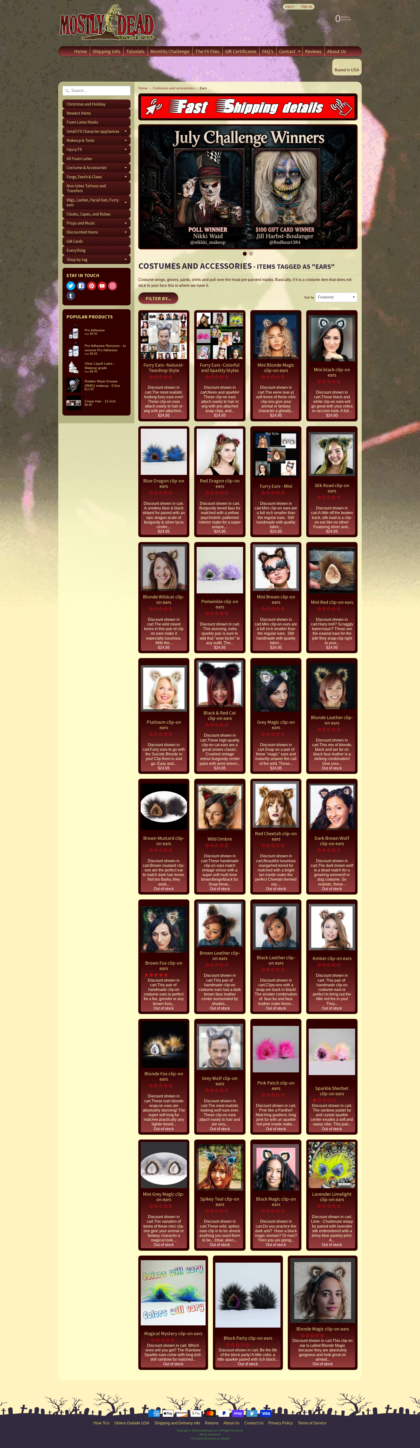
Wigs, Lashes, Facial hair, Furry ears (99, 202)
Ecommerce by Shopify (215, 1438)
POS (193, 1438)
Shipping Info (106, 51)
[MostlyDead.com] (107, 23)
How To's (101, 1423)
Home (80, 51)
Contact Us (253, 1423)
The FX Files (207, 51)
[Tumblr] (70, 295)
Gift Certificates (240, 51)
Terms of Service (312, 1423)
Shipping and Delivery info (177, 1423)
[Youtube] (102, 285)
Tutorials (135, 51)
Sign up (306, 6)
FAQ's (267, 51)
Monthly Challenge (169, 51)
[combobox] (96, 91)
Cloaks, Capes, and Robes (89, 214)
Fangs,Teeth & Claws (99, 177)
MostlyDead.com (208, 1430)
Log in (289, 6)
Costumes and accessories (173, 88)
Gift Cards (75, 241)
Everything (76, 250)
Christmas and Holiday (86, 104)
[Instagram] (112, 285)
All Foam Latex (79, 158)
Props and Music (99, 223)
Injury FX (99, 150)
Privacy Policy (280, 1423)
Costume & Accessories (99, 168)
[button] (161, 377)
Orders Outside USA (131, 1423)
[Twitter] (70, 285)
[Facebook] (81, 285)
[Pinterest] (91, 285)
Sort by (309, 297)
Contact (290, 52)
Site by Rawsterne (210, 1434)
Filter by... (158, 298)
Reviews (313, 51)
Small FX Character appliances (99, 132)
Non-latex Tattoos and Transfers (86, 188)
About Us (336, 51)
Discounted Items (99, 233)
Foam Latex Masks (82, 122)
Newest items (79, 113)
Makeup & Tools (99, 141)
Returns (212, 1423)
